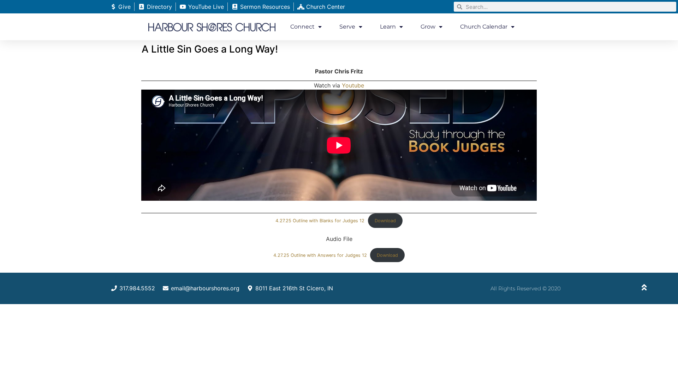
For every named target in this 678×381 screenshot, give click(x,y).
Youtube (353, 85)
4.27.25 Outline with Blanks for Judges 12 (319, 220)
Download (385, 220)
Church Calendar (483, 26)
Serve (347, 26)
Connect (302, 26)
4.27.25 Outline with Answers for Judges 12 (320, 255)
